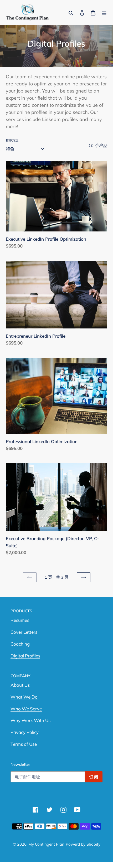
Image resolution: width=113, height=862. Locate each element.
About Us (20, 685)
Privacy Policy (25, 732)
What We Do (24, 697)
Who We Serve (26, 708)
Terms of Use (24, 744)
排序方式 (12, 140)
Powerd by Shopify (83, 844)
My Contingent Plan (46, 844)
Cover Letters (24, 632)
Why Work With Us (30, 720)
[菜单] (104, 12)
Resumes (20, 620)
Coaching (20, 644)
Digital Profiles (25, 655)
